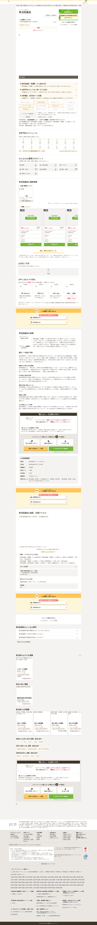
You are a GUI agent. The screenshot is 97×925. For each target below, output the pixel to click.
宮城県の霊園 (36, 877)
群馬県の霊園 (80, 877)
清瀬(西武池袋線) (21, 749)
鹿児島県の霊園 (51, 887)
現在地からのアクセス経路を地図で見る (48, 549)
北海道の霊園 (14, 877)
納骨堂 (38, 839)
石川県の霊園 (59, 879)
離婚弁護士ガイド (52, 896)
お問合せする (31, 244)
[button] (68, 11)
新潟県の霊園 (44, 879)
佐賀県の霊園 (14, 887)
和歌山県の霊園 (80, 882)
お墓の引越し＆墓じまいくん (17, 874)
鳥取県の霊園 (14, 885)
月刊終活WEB (14, 914)
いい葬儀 (13, 894)
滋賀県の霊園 (43, 882)
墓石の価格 (52, 834)
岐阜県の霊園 (14, 882)
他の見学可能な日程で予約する (68, 151)
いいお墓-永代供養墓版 (31, 871)
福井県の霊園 (66, 879)
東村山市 (19, 756)
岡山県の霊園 (28, 885)
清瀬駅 (46, 119)
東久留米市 (26, 756)
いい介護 (64, 895)
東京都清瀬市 (31, 119)
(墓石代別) (40, 30)
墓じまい (25, 841)
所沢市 (32, 756)
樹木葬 (38, 837)
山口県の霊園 (43, 885)
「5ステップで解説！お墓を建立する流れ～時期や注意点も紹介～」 (61, 302)
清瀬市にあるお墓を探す (47, 551)
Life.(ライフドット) (20, 871)
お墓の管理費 (53, 836)
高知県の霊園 (72, 885)
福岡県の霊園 (80, 885)
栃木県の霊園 (72, 877)
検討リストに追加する (51, 15)
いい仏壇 (13, 903)
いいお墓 (13, 871)
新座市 (38, 756)
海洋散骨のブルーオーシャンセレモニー (71, 904)
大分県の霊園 (36, 887)
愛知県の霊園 (28, 882)
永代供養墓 (39, 836)
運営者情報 (11, 844)
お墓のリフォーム (54, 837)
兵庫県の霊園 (65, 882)
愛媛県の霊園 (65, 885)
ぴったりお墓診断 (14, 837)
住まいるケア (71, 895)
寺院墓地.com (66, 871)
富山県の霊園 (51, 879)
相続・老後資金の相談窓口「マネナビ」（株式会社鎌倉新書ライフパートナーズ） (47, 912)
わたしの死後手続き (41, 905)
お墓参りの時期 (66, 839)
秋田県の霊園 (43, 877)
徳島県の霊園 (50, 885)
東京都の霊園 (28, 879)
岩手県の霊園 (28, 877)
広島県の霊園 (36, 885)
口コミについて (31, 844)
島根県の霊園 (21, 885)
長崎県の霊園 (21, 887)
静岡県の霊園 (21, 882)
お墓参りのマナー (67, 834)
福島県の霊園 (58, 877)
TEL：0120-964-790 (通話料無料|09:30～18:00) (32, 151)
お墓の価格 (26, 836)
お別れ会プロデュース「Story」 (70, 907)
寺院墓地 (41, 742)
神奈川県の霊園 (36, 879)
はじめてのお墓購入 (28, 834)
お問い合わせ (38, 844)
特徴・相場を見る (26, 200)
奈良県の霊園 (72, 882)
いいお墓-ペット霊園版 (43, 871)
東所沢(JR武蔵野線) (43, 749)
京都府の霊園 (50, 882)
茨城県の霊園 (65, 877)
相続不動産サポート (41, 903)
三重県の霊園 (36, 882)
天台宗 (30, 742)
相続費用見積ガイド (46, 894)
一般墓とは (28, 206)
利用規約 (16, 844)
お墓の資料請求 (14, 836)
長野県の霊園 (81, 879)
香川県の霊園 (58, 885)
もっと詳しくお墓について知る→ (71, 203)
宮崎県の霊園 (43, 887)
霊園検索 (12, 834)
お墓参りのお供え (67, 836)
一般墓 (22, 210)
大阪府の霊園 (58, 882)
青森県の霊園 (21, 877)
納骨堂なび (59, 871)
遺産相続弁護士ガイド (42, 896)
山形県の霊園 (50, 877)
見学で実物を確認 (31, 218)
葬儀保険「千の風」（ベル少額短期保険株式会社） (49, 915)
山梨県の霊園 (74, 879)
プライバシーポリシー (23, 844)
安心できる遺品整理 (52, 903)
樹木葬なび (52, 871)
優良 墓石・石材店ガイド (76, 871)
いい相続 (39, 894)
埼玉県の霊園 (14, 879)
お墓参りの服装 (66, 837)
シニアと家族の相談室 (26, 911)
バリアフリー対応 (21, 742)
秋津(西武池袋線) (32, 749)
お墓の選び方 (26, 837)
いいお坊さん (19, 894)
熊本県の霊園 (28, 887)
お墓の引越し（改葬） (28, 839)
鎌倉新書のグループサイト (48, 863)
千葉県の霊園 (21, 879)
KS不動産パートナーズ (52, 905)
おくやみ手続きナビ (15, 911)
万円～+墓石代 (25, 228)
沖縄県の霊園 (59, 887)
